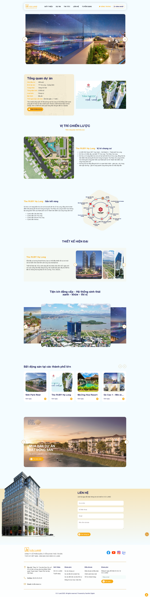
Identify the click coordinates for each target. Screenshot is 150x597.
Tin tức (67, 6)
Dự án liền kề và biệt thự (72, 574)
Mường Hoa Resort (87, 395)
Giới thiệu (48, 6)
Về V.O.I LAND (57, 571)
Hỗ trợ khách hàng (90, 577)
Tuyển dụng (87, 6)
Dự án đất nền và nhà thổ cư (73, 577)
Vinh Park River (33, 395)
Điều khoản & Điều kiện (92, 571)
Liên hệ (76, 6)
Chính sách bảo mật (91, 574)
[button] (25, 39)
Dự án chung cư (69, 571)
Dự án (58, 6)
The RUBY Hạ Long (61, 395)
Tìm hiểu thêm (37, 459)
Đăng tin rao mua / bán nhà (73, 580)
